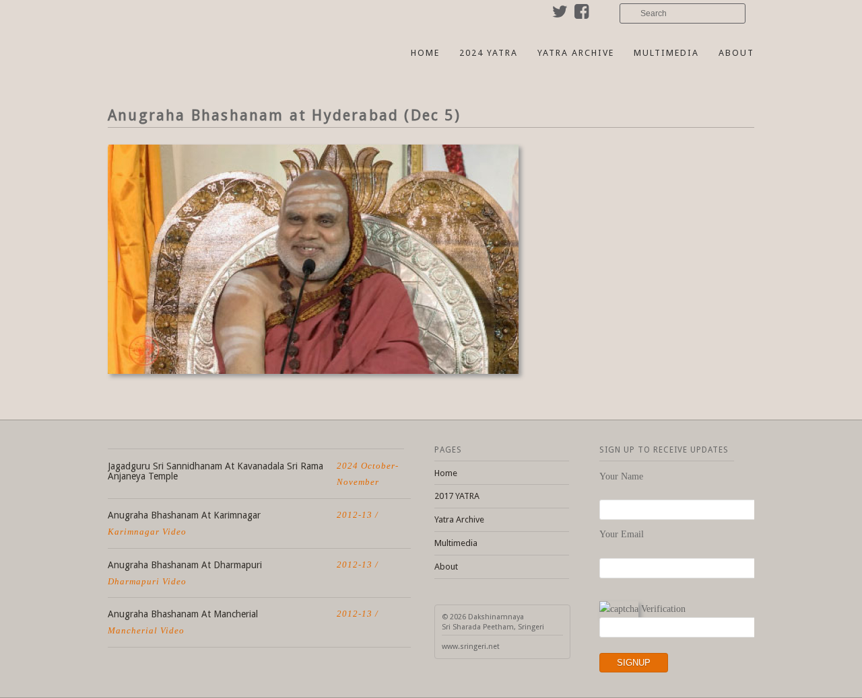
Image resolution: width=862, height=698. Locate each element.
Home (425, 53)
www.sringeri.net (471, 646)
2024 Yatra (488, 53)
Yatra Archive (575, 53)
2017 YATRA (456, 496)
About (736, 53)
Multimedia (666, 53)
